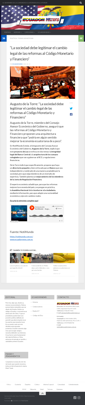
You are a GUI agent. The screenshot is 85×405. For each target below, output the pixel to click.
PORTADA (7, 32)
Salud (41, 389)
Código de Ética (38, 315)
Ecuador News (17, 64)
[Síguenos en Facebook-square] (75, 397)
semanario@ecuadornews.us (70, 313)
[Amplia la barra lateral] (4, 38)
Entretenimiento (73, 384)
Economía (18, 384)
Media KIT (36, 311)
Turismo (49, 389)
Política (13, 38)
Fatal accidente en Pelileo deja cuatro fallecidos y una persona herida (40, 268)
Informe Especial (48, 384)
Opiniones (59, 389)
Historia (35, 302)
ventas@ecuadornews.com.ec (66, 327)
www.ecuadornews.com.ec (21, 239)
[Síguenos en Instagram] (79, 397)
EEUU (24, 389)
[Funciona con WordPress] (11, 400)
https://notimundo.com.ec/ (21, 236)
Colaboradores (37, 307)
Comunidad (61, 384)
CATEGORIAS (29, 32)
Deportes (28, 384)
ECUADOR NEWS (43, 32)
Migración (33, 389)
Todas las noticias (25, 38)
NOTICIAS (17, 32)
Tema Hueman (24, 400)
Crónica (37, 384)
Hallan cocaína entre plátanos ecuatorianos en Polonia (61, 268)
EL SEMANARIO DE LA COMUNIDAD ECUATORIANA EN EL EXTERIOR (25, 3)
